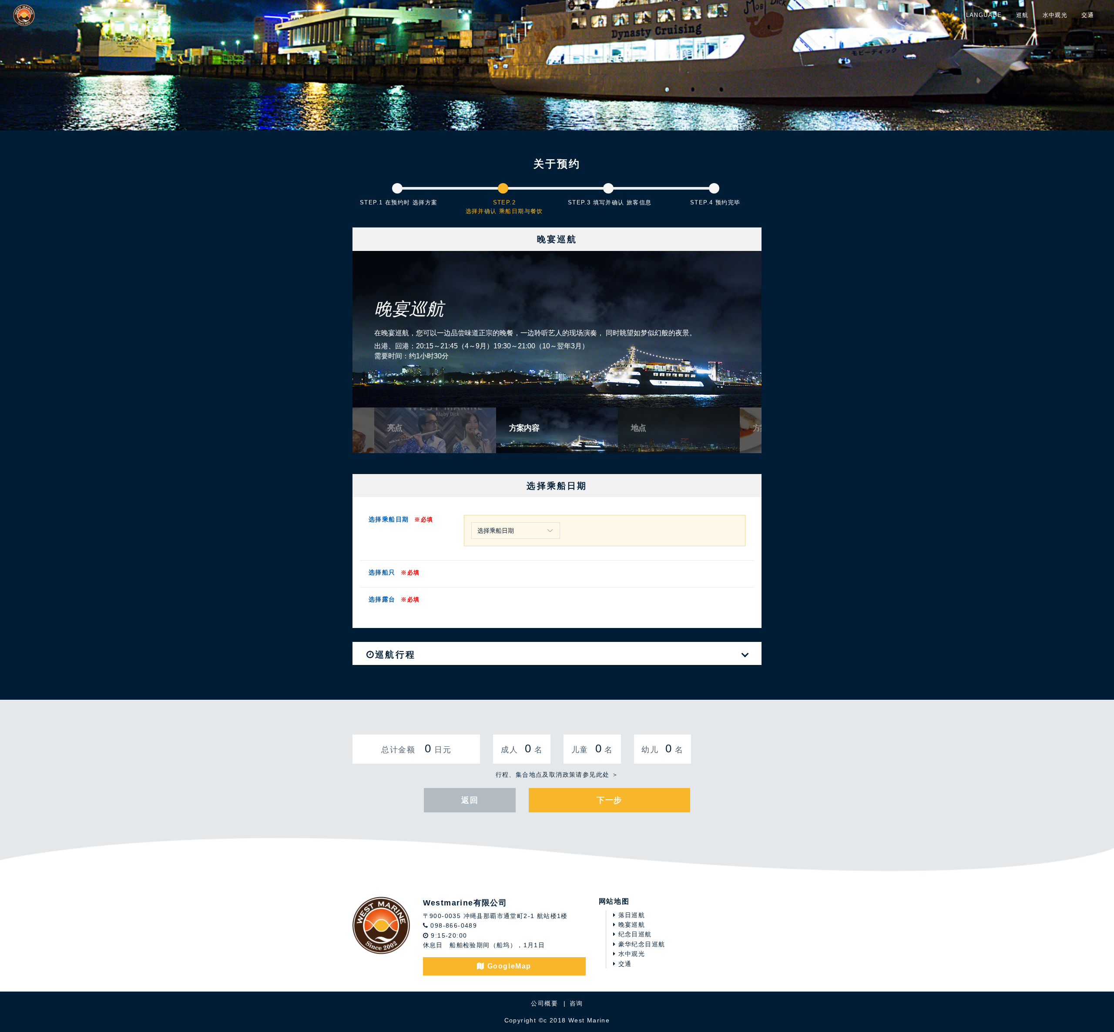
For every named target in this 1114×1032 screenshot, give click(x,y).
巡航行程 (395, 654)
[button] (359, 334)
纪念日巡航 (633, 934)
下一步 (609, 800)
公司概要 (544, 1003)
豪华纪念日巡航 (640, 944)
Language (984, 15)
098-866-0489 (452, 925)
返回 (469, 800)
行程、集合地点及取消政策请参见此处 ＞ (557, 774)
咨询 (576, 1003)
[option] (557, 329)
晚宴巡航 (630, 924)
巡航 (1022, 15)
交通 (1087, 15)
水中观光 (1055, 15)
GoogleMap (508, 966)
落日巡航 (630, 915)
